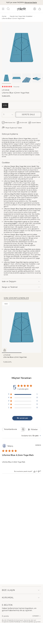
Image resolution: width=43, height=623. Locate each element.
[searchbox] (11, 429)
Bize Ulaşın (8, 590)
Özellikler (6, 163)
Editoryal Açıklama (10, 134)
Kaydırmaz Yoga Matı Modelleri (21, 16)
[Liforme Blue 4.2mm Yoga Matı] (21, 327)
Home (4, 16)
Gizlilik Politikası (15, 622)
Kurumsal (7, 597)
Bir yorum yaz (22, 418)
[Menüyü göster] (3, 9)
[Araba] (39, 9)
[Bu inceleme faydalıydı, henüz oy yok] (34, 471)
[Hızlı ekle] (5, 350)
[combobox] (31, 436)
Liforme (5, 90)
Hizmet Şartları (28, 622)
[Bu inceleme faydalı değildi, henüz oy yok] (38, 471)
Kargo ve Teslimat (10, 287)
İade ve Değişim (9, 281)
